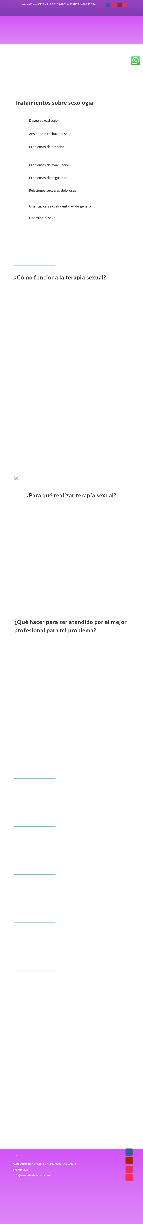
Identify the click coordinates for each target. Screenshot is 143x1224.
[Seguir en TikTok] (125, 5)
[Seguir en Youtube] (119, 5)
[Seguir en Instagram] (114, 5)
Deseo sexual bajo (43, 120)
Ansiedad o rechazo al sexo (50, 133)
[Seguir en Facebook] (108, 5)
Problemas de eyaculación (49, 165)
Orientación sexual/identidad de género (60, 206)
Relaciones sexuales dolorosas (52, 190)
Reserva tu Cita (71, 727)
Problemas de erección (47, 146)
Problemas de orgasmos (48, 177)
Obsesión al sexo (42, 218)
